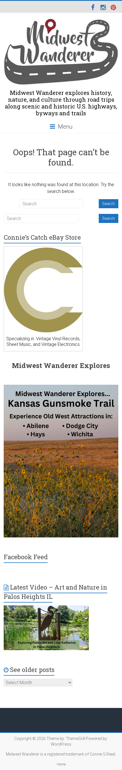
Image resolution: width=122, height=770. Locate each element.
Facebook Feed (26, 557)
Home (61, 764)
